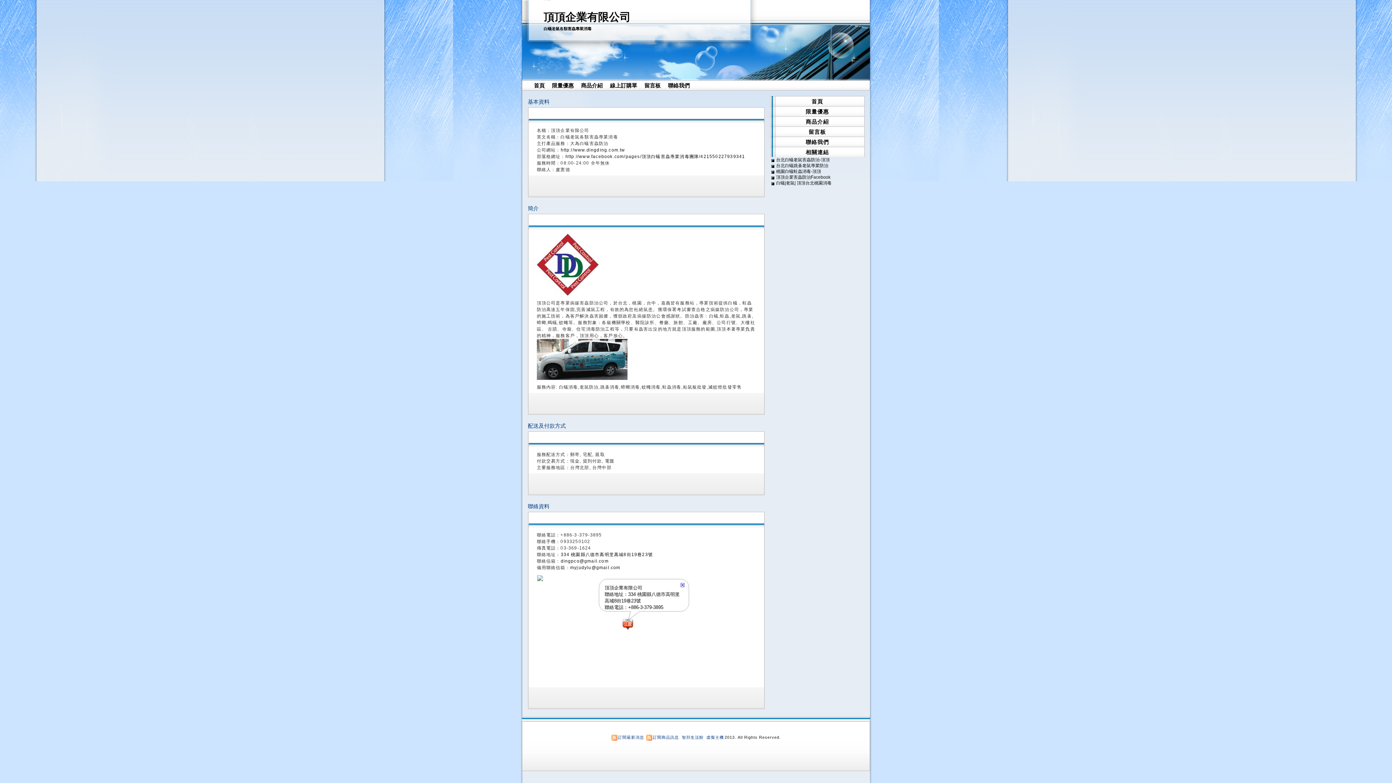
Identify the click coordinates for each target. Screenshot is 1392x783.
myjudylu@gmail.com (595, 567)
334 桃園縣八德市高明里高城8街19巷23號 (607, 554)
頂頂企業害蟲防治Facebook (803, 177)
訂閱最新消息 (631, 737)
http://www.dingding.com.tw (593, 150)
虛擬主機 (715, 737)
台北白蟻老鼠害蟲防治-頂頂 (803, 159)
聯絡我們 (679, 85)
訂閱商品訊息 (666, 737)
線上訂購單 (623, 85)
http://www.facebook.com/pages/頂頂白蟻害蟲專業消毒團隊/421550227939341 (655, 156)
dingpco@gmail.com (585, 561)
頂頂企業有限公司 (587, 17)
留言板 (653, 85)
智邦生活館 (693, 737)
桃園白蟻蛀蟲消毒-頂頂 (798, 171)
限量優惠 (563, 85)
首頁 (539, 85)
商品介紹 (592, 85)
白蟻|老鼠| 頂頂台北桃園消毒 (804, 183)
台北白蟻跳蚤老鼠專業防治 (802, 165)
